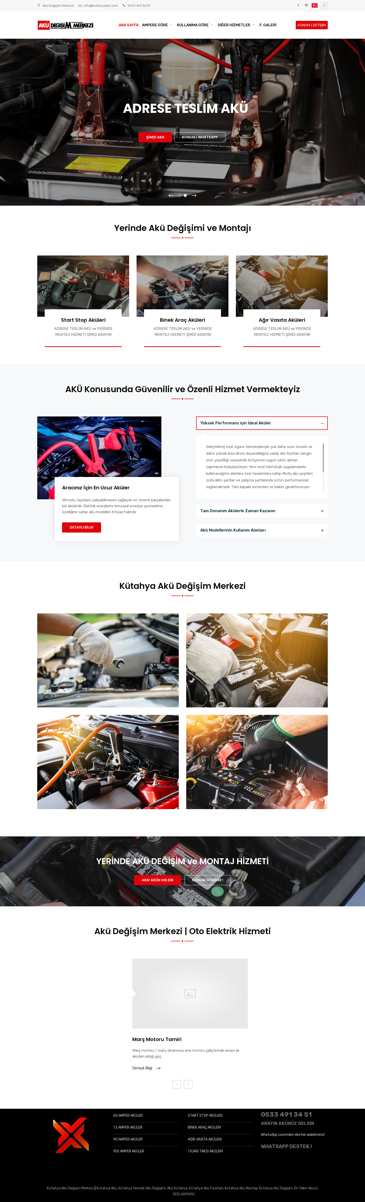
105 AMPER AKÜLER (128, 1151)
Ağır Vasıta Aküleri (282, 319)
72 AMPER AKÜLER (128, 1127)
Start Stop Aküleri (83, 319)
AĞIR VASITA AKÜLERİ (205, 1139)
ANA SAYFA (129, 25)
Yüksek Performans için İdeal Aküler (235, 423)
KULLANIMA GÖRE (193, 25)
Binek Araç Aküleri (182, 319)
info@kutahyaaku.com (101, 5)
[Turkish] (314, 6)
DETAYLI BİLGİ (81, 527)
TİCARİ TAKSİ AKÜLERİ (205, 1151)
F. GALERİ (267, 25)
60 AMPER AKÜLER (128, 1115)
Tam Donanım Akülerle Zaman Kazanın (237, 510)
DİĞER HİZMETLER (234, 25)
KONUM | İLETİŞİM (312, 25)
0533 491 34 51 (139, 5)
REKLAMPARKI (184, 1194)
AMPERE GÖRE (155, 25)
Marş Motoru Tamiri (157, 1039)
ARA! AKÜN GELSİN (157, 880)
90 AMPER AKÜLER (128, 1139)
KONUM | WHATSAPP (200, 137)
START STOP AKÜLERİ (205, 1115)
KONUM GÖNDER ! (207, 880)
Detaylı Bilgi (142, 1068)
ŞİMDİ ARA (155, 137)
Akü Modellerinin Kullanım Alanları (233, 530)
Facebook (298, 5)
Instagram (306, 5)
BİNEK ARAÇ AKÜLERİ (204, 1127)
